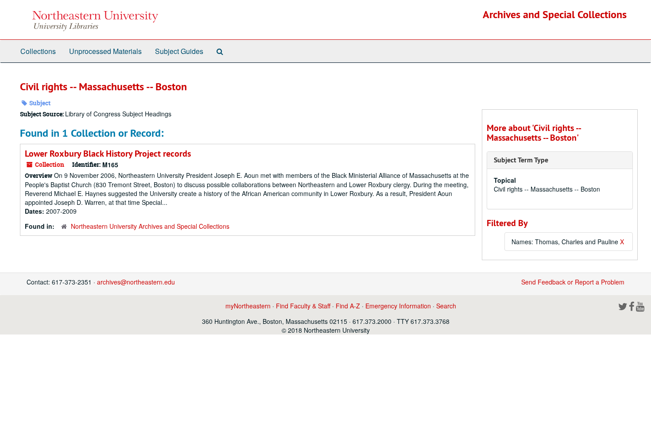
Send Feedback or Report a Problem (572, 281)
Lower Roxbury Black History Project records (108, 153)
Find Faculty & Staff (303, 305)
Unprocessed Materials (105, 51)
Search (446, 305)
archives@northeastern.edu (136, 281)
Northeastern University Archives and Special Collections (150, 226)
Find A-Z (348, 305)
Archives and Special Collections (555, 14)
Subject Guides (179, 51)
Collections (38, 51)
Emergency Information (398, 305)
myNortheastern (248, 305)
